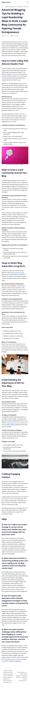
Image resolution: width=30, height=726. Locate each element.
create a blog (15, 74)
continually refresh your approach (13, 659)
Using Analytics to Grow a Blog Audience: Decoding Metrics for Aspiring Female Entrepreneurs (21, 676)
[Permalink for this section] (25, 63)
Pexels (21, 164)
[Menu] (27, 2)
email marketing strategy (17, 272)
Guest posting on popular (14, 423)
